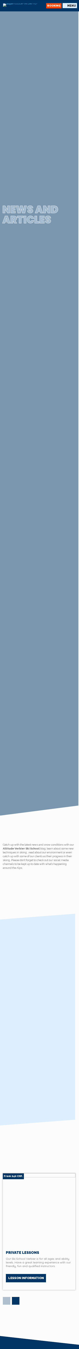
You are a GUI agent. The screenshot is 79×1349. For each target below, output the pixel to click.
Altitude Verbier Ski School (21, 848)
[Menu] (70, 5)
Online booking (25, 1004)
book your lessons (54, 978)
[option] (39, 1231)
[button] (7, 1301)
